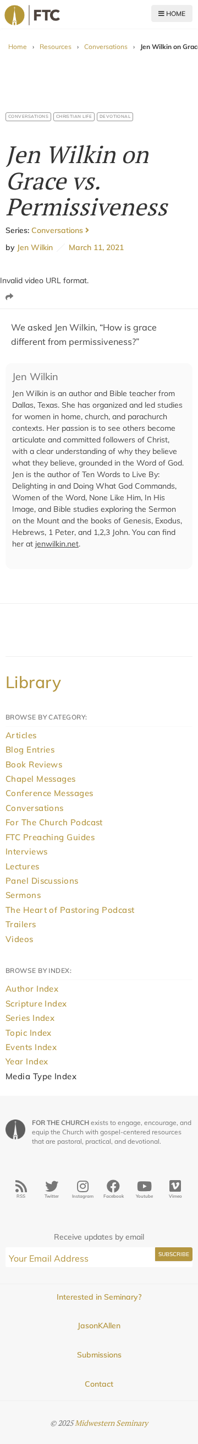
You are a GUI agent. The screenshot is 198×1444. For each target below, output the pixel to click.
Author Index (32, 988)
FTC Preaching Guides (50, 837)
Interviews (27, 851)
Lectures (23, 866)
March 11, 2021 (94, 247)
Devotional (115, 116)
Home (174, 13)
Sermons (23, 895)
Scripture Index (36, 1003)
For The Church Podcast (54, 822)
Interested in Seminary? (99, 1297)
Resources (56, 46)
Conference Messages (50, 793)
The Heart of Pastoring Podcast (70, 910)
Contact (99, 1384)
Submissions (99, 1355)
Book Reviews (34, 764)
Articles (21, 735)
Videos (20, 939)
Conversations (106, 46)
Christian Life (74, 116)
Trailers (21, 924)
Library (33, 682)
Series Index (30, 1018)
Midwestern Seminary (111, 1423)
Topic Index (29, 1032)
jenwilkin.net (57, 544)
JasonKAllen (99, 1326)
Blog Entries (30, 749)
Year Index (27, 1061)
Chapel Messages (41, 779)
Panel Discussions (42, 880)
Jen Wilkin (35, 247)
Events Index (31, 1047)
